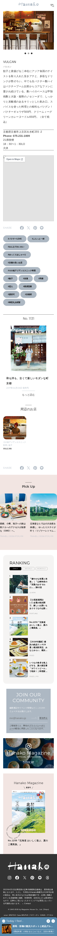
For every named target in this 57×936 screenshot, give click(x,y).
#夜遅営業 (27, 286)
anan (6, 915)
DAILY (15, 569)
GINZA (42, 915)
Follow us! (28, 762)
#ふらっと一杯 (38, 239)
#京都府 (28, 294)
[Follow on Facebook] (17, 878)
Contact (27, 903)
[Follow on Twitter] (24, 878)
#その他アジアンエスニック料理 (22, 270)
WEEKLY (28, 569)
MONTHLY (41, 569)
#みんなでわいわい (16, 247)
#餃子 (10, 278)
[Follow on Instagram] (9, 878)
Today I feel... (14, 921)
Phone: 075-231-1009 (16, 136)
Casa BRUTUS (22, 915)
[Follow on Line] (40, 878)
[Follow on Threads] (47, 878)
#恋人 (10, 286)
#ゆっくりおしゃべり (17, 255)
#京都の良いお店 (15, 263)
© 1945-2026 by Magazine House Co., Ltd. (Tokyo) (28, 909)
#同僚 (40, 278)
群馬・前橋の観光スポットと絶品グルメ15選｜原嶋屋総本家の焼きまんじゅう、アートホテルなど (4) (33, 926)
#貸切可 (11, 294)
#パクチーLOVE (15, 239)
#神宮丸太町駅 (14, 302)
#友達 (25, 278)
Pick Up (28, 486)
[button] (25, 53)
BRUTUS (12, 915)
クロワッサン (34, 915)
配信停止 (44, 718)
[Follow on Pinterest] (32, 878)
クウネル (50, 915)
